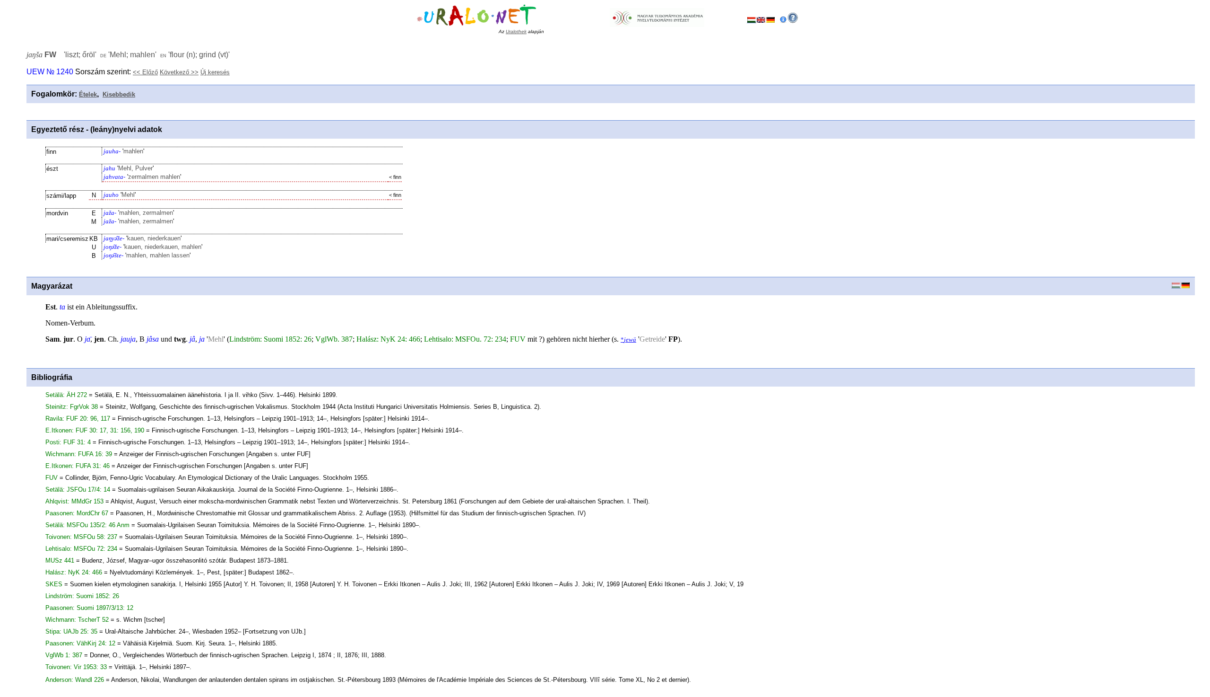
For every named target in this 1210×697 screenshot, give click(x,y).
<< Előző (145, 72)
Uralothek (516, 31)
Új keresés (215, 72)
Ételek (88, 94)
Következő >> (179, 72)
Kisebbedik (119, 94)
